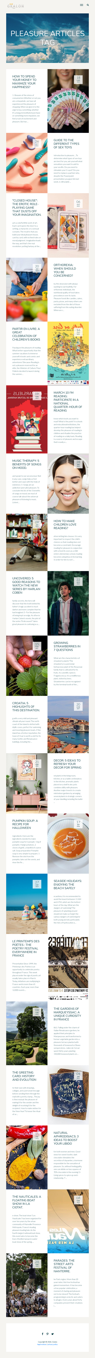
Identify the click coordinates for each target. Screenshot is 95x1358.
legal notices (41, 1344)
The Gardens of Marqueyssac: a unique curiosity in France (67, 1014)
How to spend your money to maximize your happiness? (24, 81)
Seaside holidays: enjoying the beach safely (68, 884)
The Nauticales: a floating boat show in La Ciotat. (26, 1202)
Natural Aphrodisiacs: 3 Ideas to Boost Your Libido (66, 1138)
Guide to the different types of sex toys (66, 143)
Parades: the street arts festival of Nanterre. (64, 1266)
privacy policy (53, 1344)
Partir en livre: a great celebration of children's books (26, 334)
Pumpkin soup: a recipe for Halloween (25, 824)
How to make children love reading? (65, 524)
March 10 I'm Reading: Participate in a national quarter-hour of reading (68, 402)
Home (43, 59)
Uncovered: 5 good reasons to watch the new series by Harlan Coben (26, 585)
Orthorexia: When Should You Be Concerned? (65, 270)
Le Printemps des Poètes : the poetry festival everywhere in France (25, 948)
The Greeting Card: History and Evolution (24, 1076)
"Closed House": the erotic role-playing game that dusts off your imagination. (26, 208)
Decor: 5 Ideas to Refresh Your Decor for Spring (67, 764)
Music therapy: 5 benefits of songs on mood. (26, 464)
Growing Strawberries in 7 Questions (67, 646)
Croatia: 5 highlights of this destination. (26, 706)
